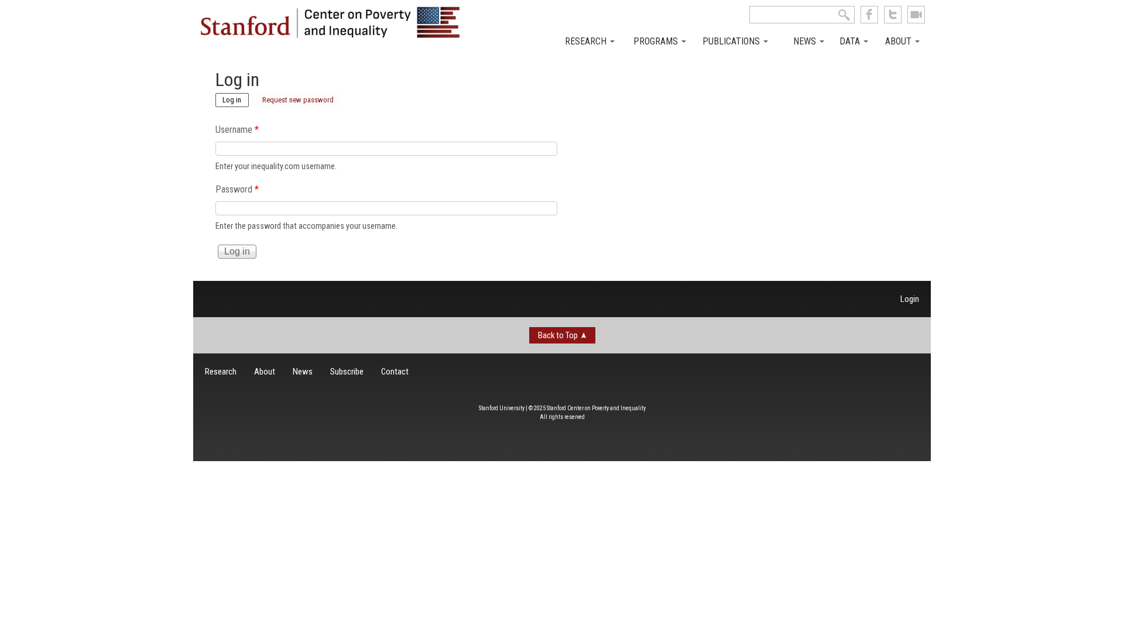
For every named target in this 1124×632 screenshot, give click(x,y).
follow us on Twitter (893, 14)
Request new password (298, 99)
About (899, 41)
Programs (656, 41)
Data (850, 41)
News (805, 41)
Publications (732, 41)
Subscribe (347, 371)
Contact (395, 371)
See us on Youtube (916, 14)
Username (237, 129)
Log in (235, 99)
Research (587, 41)
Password (237, 189)
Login (909, 299)
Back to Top (558, 335)
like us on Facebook (869, 14)
